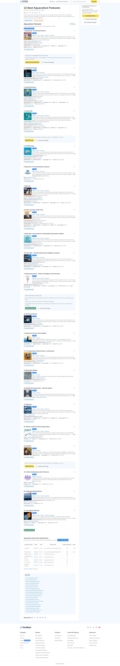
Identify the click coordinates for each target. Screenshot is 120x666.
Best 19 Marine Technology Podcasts (33, 595)
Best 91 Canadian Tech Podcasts (33, 611)
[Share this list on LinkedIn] (32, 12)
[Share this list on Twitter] (30, 12)
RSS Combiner (70, 643)
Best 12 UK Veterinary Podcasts (32, 583)
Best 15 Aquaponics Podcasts (32, 577)
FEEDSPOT (52, 1)
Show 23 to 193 (30, 530)
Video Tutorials (92, 635)
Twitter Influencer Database (41, 655)
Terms (21, 647)
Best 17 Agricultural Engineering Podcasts (34, 590)
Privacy (22, 645)
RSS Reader (57, 638)
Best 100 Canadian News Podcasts (33, 606)
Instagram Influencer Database (42, 652)
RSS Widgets (70, 640)
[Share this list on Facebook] (28, 12)
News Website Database (41, 650)
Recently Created (93, 643)
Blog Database (38, 638)
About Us (22, 635)
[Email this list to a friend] (37, 12)
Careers (25, 640)
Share (25, 12)
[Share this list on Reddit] (35, 12)
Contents (42, 10)
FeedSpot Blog (92, 645)
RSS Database (38, 635)
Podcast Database (39, 640)
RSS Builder (70, 645)
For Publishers (58, 635)
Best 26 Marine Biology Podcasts (33, 581)
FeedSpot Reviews (24, 643)
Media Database (58, 640)
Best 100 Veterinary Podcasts (32, 602)
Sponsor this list (39, 20)
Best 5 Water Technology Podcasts (33, 604)
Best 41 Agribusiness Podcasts (32, 599)
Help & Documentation (94, 638)
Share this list (27, 617)
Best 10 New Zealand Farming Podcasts (34, 593)
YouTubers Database (40, 647)
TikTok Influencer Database (41, 657)
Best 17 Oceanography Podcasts (33, 588)
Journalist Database (40, 645)
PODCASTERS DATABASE (62, 1)
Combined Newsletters (72, 638)
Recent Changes (93, 640)
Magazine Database (40, 643)
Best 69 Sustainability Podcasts (32, 608)
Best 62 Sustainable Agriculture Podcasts (34, 601)
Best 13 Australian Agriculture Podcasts (34, 592)
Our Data (22, 638)
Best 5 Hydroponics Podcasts (32, 586)
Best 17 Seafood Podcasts (31, 579)
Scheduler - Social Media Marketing (75, 647)
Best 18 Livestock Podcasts (32, 597)
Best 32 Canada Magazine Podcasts (33, 610)
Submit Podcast (28, 20)
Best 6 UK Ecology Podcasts (32, 585)
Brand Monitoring (71, 635)
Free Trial (94, 1)
